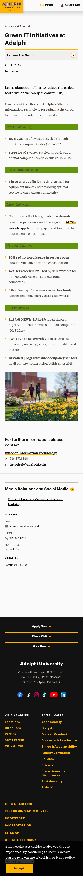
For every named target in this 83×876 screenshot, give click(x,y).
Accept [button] (19, 868)
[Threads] (28, 694)
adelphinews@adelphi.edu (24, 526)
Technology (12, 71)
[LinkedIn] (63, 694)
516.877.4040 (17, 538)
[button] (46, 5)
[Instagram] (36, 694)
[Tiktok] (44, 694)
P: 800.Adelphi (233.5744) (41, 682)
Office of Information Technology (31, 453)
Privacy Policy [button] (63, 857)
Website (14, 549)
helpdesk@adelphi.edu (28, 464)
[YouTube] (54, 694)
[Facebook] (20, 694)
